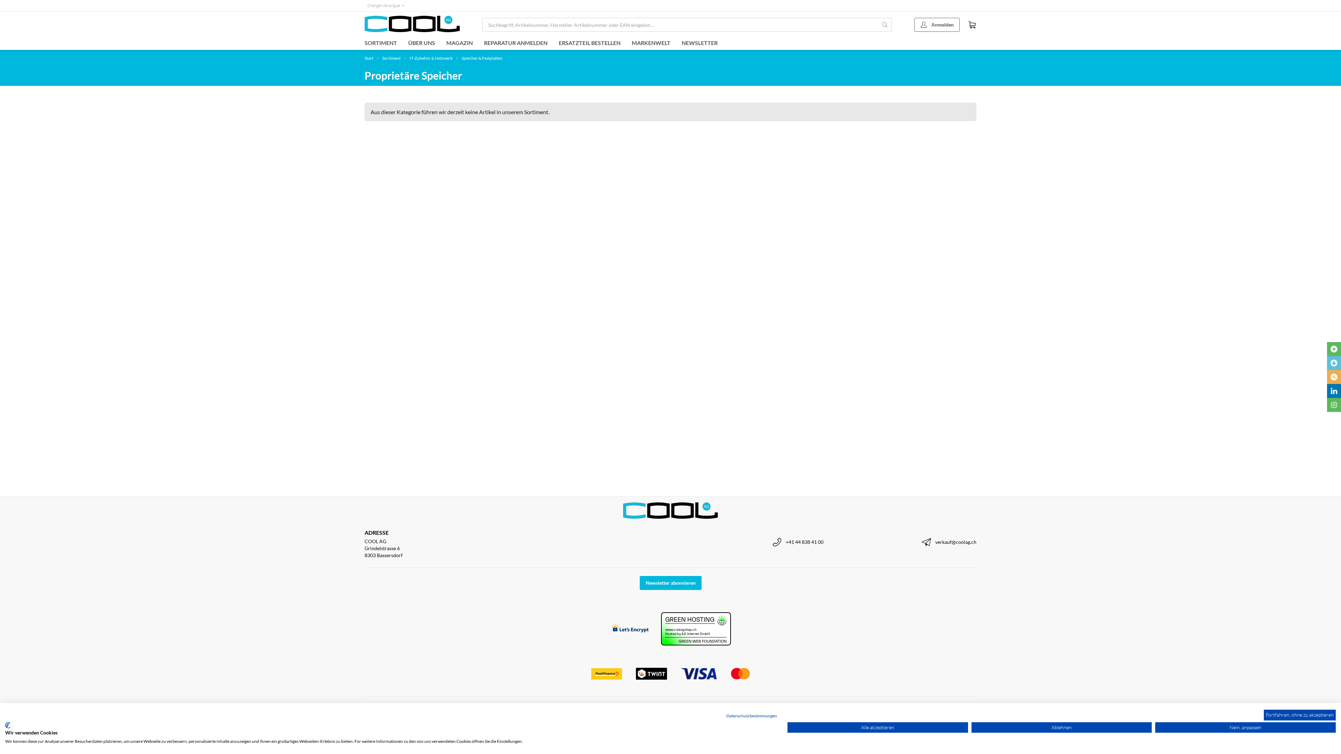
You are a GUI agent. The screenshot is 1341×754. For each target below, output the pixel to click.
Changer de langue (383, 5)
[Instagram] (1334, 405)
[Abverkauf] (1334, 377)
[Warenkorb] (972, 24)
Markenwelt (651, 42)
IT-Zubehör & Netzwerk (431, 58)
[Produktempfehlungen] (1334, 363)
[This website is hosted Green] (696, 628)
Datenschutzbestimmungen (751, 715)
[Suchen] (885, 25)
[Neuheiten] (1334, 349)
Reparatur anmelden (516, 42)
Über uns (421, 42)
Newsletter (700, 42)
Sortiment (381, 42)
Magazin (459, 42)
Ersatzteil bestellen (590, 42)
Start (369, 58)
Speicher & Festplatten (482, 58)
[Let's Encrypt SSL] (630, 629)
